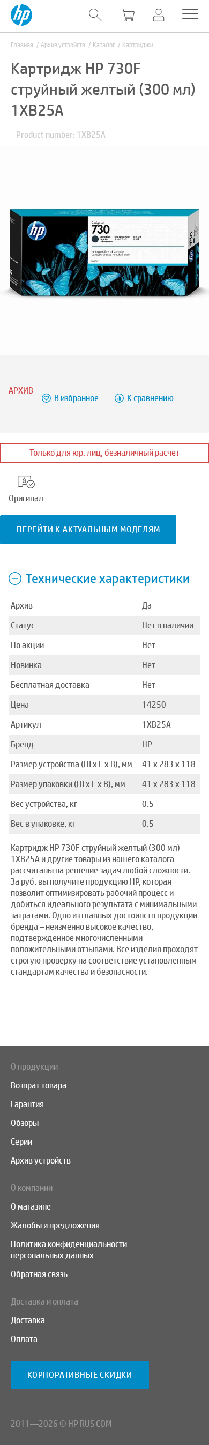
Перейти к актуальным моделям (88, 529)
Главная (22, 45)
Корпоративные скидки (79, 1375)
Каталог (104, 45)
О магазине (31, 1206)
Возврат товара (38, 1085)
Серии (21, 1141)
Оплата (24, 1339)
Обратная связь (39, 1274)
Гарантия (27, 1104)
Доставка (28, 1320)
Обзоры (25, 1123)
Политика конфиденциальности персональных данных (69, 1250)
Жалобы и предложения (55, 1225)
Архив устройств (63, 45)
